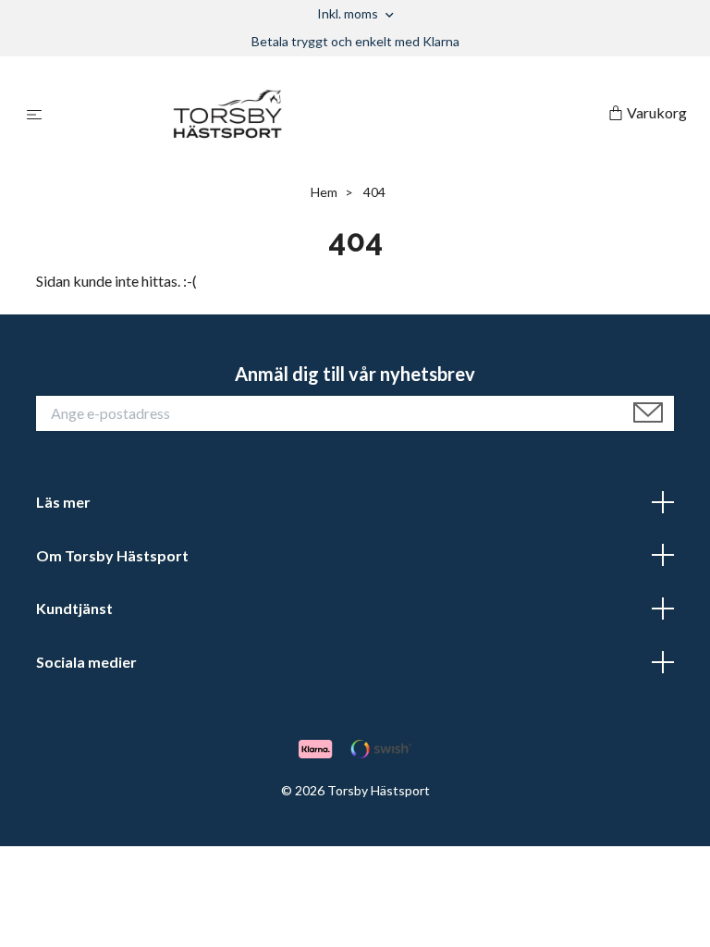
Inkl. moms (349, 13)
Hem (324, 192)
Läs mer (63, 501)
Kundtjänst (74, 608)
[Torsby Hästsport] (329, 113)
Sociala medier (86, 661)
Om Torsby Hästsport (112, 555)
